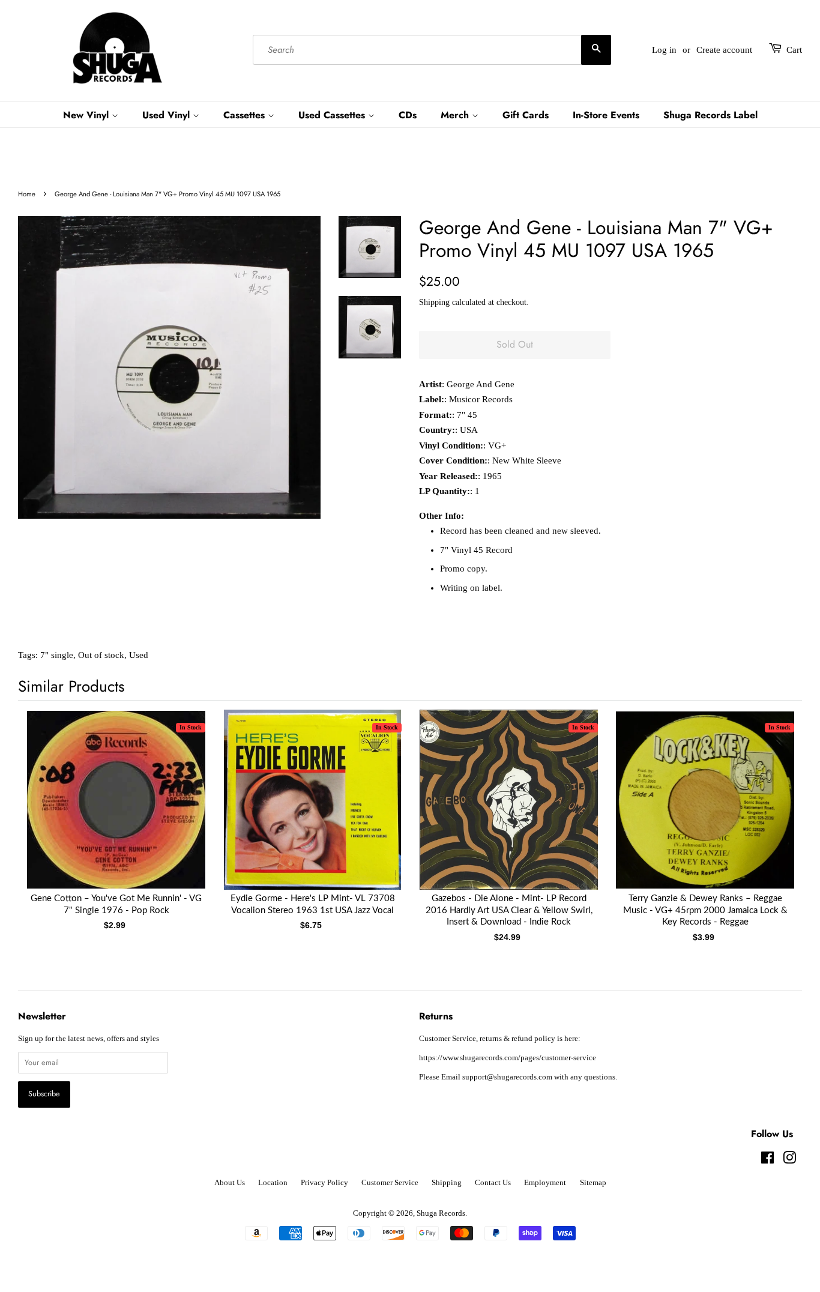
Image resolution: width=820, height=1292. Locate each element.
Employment (545, 1183)
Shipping (434, 302)
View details (116, 811)
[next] (773, 806)
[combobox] (431, 50)
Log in (664, 50)
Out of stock (101, 655)
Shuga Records (441, 1213)
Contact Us (493, 1183)
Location (273, 1183)
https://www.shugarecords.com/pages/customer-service (507, 1058)
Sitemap (593, 1183)
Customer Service (389, 1183)
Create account (724, 50)
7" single (56, 655)
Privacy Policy (324, 1183)
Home (26, 194)
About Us (229, 1183)
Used (138, 655)
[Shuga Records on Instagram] (789, 1160)
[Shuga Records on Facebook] (767, 1160)
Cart (794, 50)
